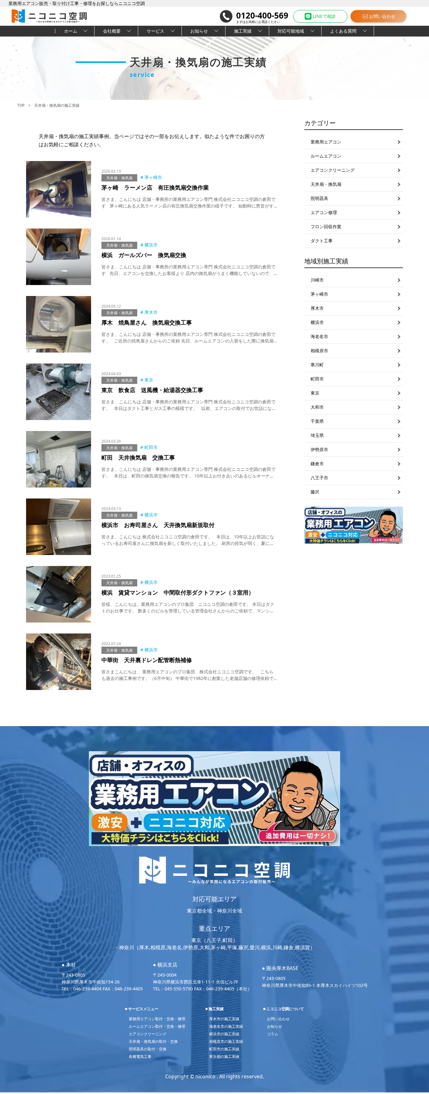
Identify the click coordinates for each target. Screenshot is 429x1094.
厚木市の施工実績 (224, 1018)
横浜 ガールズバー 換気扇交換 (143, 255)
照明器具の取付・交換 (147, 1049)
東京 (148, 380)
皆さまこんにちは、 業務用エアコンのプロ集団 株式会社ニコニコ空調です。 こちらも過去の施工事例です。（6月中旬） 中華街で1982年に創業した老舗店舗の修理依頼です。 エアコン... (187, 678)
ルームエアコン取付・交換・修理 (157, 1026)
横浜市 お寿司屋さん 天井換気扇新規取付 (158, 525)
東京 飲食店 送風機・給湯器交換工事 (152, 390)
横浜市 (151, 245)
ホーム (70, 31)
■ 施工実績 (214, 1008)
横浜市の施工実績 (224, 1034)
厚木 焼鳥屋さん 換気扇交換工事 (146, 322)
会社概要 (112, 31)
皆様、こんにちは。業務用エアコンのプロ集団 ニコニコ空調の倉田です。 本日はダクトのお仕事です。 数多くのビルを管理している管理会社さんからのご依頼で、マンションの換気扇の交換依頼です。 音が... (187, 610)
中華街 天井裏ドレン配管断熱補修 (146, 660)
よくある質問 (343, 31)
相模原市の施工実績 (226, 1041)
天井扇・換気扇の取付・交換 (153, 1041)
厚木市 (151, 312)
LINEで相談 (324, 16)
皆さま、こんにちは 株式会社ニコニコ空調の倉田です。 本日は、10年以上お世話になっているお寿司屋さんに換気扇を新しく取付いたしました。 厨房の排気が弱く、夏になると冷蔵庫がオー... (187, 543)
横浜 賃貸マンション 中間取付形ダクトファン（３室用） (177, 592)
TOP (20, 105)
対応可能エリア (214, 899)
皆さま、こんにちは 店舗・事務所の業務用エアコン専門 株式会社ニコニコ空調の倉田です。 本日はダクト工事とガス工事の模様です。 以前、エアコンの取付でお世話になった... (188, 408)
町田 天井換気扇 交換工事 (138, 457)
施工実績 (243, 31)
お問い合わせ (382, 16)
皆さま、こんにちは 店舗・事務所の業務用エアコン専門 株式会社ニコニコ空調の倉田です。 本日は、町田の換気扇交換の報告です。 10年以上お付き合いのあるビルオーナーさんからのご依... (188, 475)
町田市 (151, 447)
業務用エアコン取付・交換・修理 (157, 1018)
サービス (155, 31)
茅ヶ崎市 (153, 177)
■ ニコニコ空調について (283, 1008)
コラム (272, 1034)
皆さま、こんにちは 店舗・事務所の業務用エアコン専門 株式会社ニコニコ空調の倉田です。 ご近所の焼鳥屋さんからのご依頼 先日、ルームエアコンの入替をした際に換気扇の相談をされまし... (188, 340)
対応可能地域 (291, 31)
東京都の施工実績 (224, 1056)
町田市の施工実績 (224, 1049)
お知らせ (199, 31)
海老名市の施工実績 (226, 1026)
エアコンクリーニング (147, 1034)
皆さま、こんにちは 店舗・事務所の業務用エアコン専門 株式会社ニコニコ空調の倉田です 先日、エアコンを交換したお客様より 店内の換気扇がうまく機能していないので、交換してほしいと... (188, 273)
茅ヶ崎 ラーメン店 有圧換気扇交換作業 (155, 187)
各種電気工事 (140, 1056)
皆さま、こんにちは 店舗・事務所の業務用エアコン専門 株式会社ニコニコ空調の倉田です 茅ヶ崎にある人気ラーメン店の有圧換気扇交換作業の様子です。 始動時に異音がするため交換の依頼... (188, 205)
